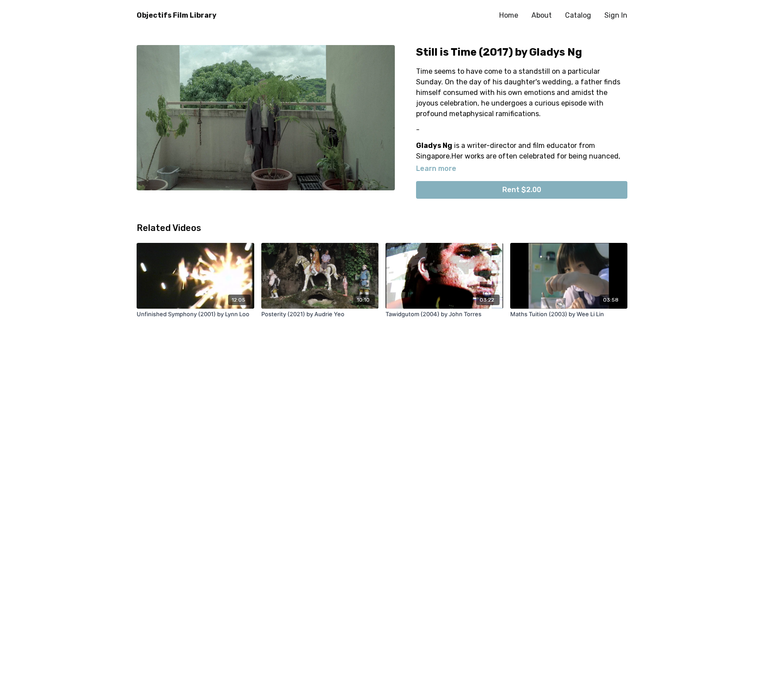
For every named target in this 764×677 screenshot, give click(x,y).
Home (508, 15)
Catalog (578, 15)
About (541, 15)
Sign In (615, 15)
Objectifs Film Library (177, 15)
